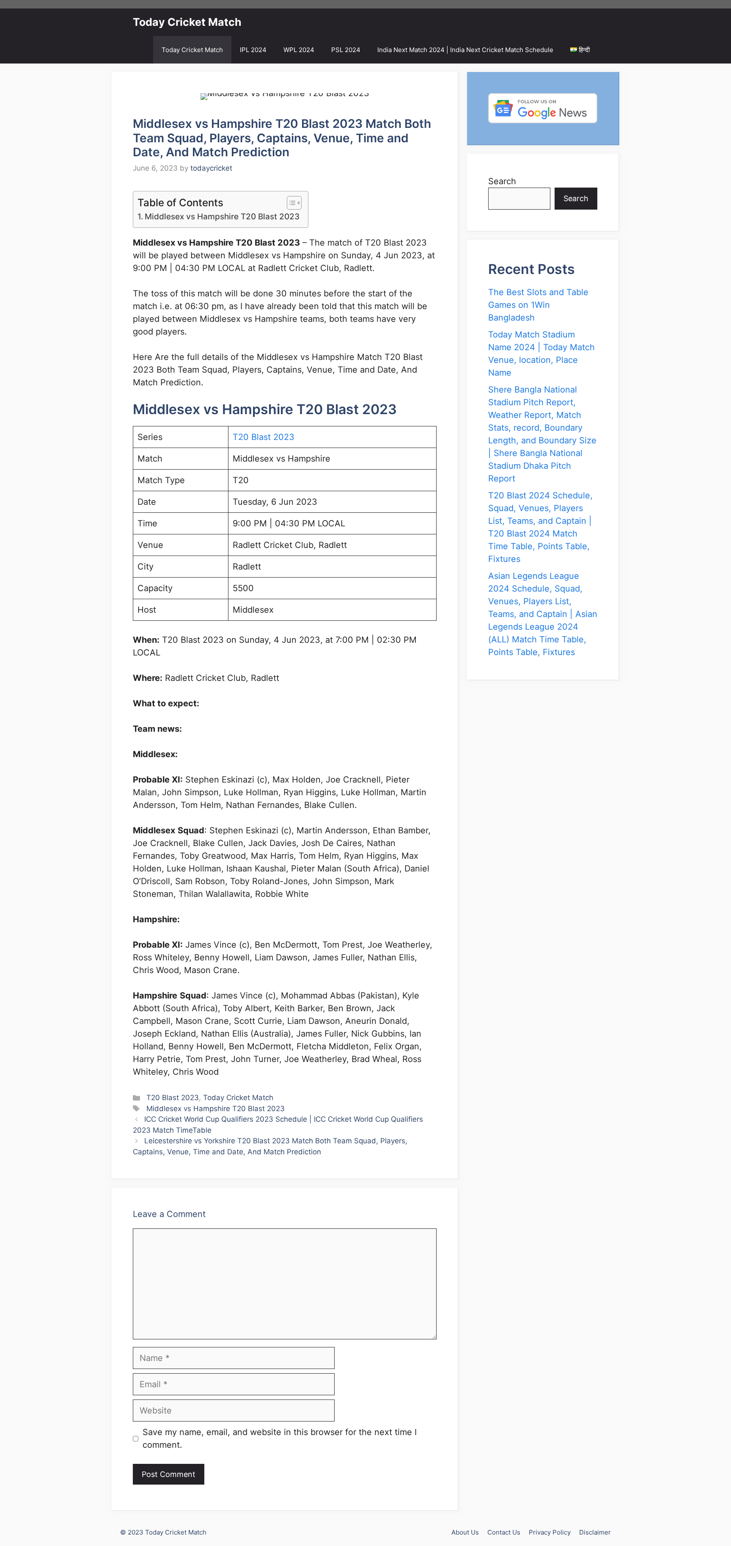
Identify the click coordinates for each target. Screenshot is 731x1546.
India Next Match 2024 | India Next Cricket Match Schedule (465, 50)
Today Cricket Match (187, 22)
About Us (465, 1532)
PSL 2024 (345, 50)
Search (502, 181)
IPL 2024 (253, 50)
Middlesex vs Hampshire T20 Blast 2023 (222, 216)
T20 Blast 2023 (263, 437)
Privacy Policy (550, 1532)
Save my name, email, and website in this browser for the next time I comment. (280, 1438)
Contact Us (503, 1532)
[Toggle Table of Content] (290, 203)
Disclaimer (595, 1532)
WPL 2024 (298, 50)
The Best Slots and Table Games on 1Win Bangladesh (538, 305)
